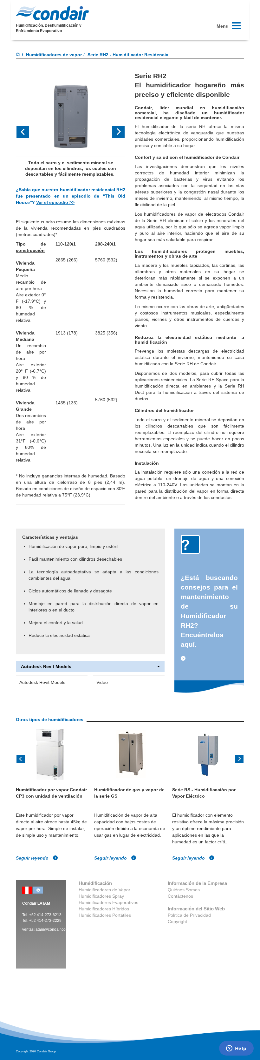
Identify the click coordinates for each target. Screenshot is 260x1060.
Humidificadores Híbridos (104, 908)
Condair (52, 13)
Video (102, 682)
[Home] (18, 54)
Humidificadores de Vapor (104, 889)
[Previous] (20, 758)
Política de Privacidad (189, 915)
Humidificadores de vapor (54, 54)
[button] (24, 132)
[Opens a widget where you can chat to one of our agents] (236, 1049)
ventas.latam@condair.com (45, 929)
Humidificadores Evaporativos (108, 902)
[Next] (239, 758)
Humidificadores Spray (101, 896)
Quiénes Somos (184, 889)
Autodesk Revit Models (46, 666)
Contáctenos (180, 896)
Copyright (177, 921)
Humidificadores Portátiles (105, 915)
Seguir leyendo (33, 858)
